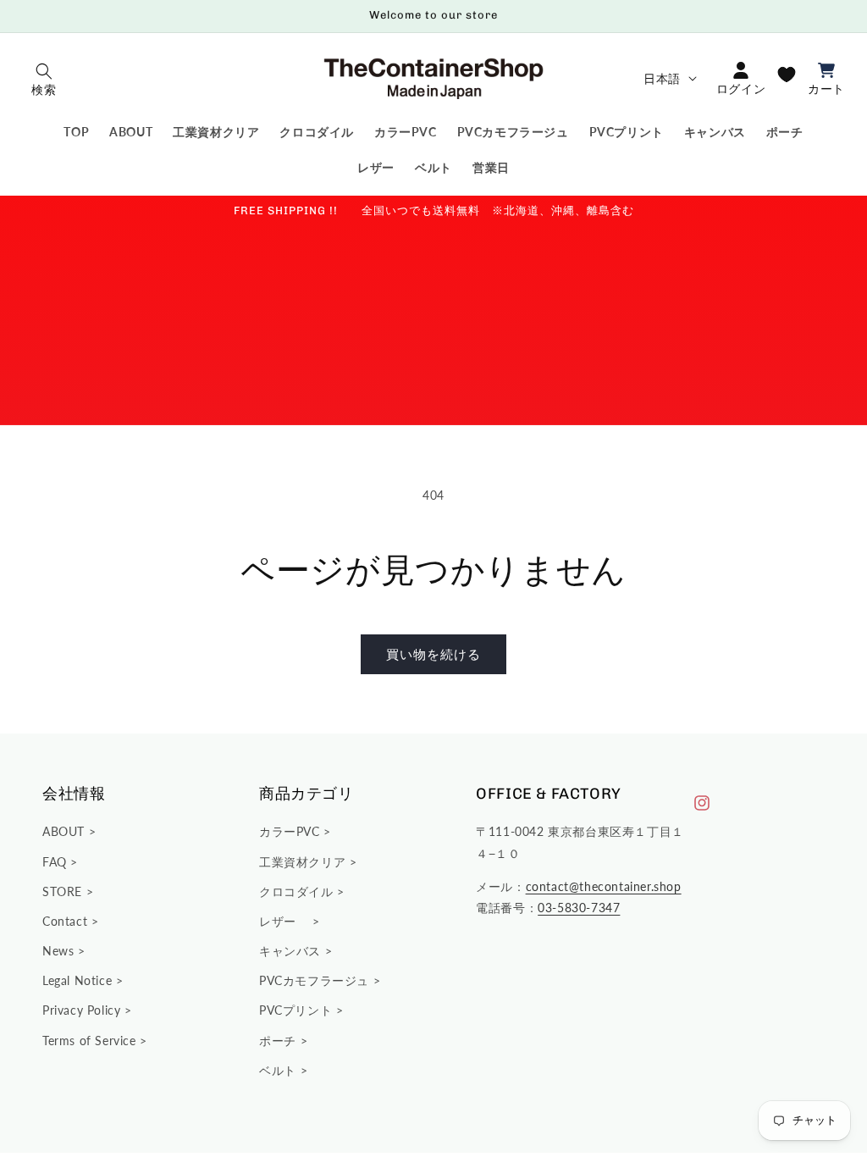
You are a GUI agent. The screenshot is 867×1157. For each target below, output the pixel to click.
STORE (64, 891)
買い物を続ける (433, 654)
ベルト (279, 1070)
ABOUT (65, 831)
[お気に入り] (786, 74)
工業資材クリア (304, 862)
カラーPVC (291, 831)
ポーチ (279, 1040)
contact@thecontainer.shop (604, 886)
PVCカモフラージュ (316, 980)
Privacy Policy (83, 1010)
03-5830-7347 (579, 907)
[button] (44, 78)
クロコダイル (298, 891)
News (60, 951)
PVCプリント (297, 1010)
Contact (66, 921)
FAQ (56, 862)
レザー (285, 921)
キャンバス (292, 951)
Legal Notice (79, 980)
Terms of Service (91, 1040)
